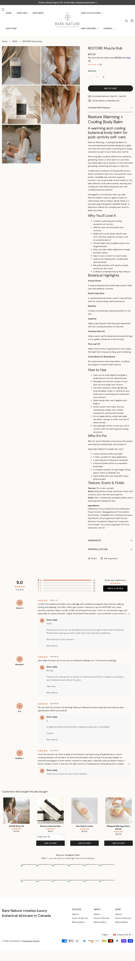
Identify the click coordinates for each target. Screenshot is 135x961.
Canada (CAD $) (124, 934)
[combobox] (50, 836)
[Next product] (131, 821)
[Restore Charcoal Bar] (50, 810)
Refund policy (78, 922)
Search (75, 914)
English (105, 934)
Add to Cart (50, 843)
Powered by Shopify (31, 941)
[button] (132, 21)
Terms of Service (80, 918)
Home (4, 41)
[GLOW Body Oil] (16, 810)
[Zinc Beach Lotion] (84, 810)
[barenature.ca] (67, 20)
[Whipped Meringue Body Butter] (118, 810)
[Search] (3, 9)
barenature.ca (15, 941)
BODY (15, 41)
